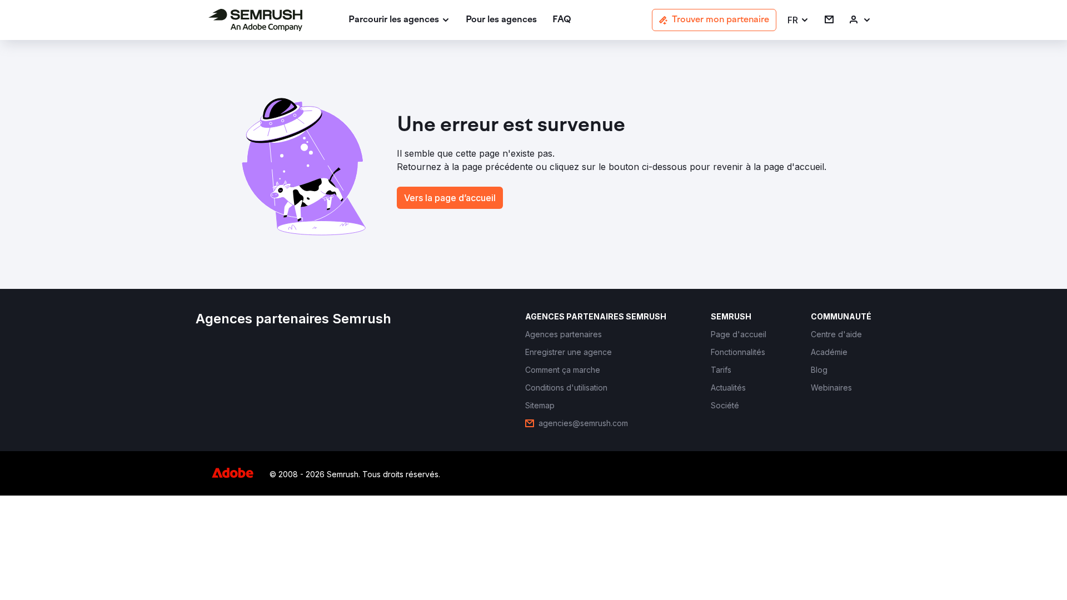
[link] (501, 20)
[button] (798, 20)
